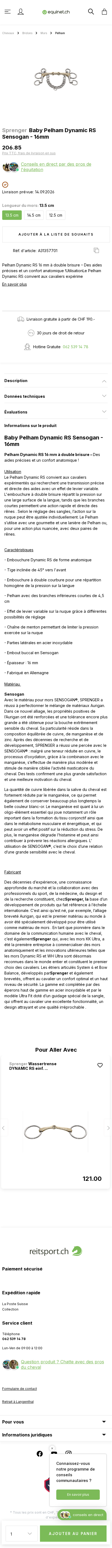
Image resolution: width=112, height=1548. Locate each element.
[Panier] (103, 11)
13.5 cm (11, 215)
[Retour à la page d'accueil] (56, 11)
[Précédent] (4, 1127)
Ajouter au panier (73, 1533)
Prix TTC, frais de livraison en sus (29, 153)
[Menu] (8, 11)
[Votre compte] (20, 11)
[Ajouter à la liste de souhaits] (100, 1065)
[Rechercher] (91, 11)
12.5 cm (55, 215)
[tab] (56, 380)
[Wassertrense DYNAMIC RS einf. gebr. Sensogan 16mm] (55, 1132)
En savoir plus (14, 284)
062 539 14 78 (75, 346)
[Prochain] (108, 1127)
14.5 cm (34, 215)
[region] (56, 79)
